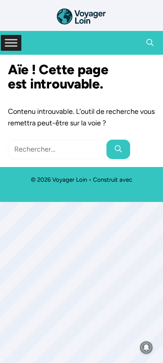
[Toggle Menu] (11, 42)
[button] (150, 43)
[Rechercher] (118, 149)
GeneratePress (81, 189)
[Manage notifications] (146, 347)
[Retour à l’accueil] (81, 16)
